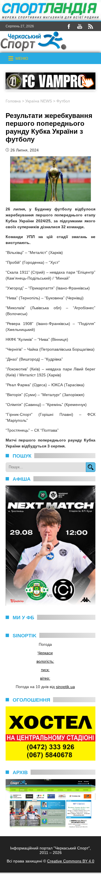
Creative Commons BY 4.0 (70, 861)
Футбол (63, 101)
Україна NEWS (38, 101)
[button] (21, 58)
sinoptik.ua (65, 686)
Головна (13, 101)
